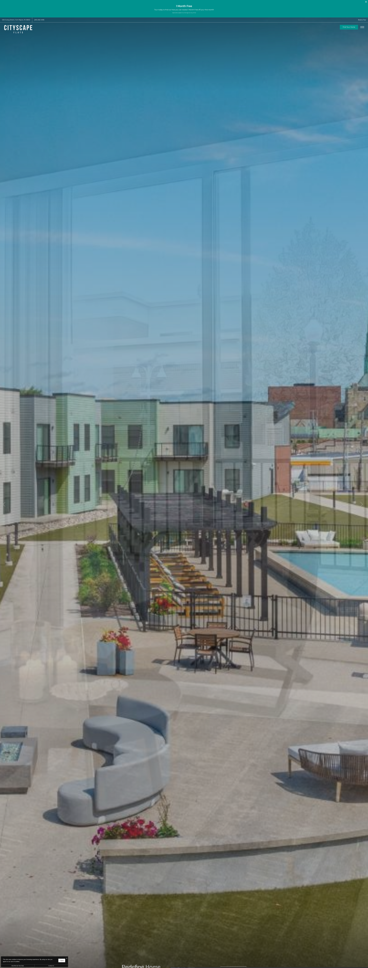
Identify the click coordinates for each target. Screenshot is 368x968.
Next (361, 504)
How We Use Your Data (18, 965)
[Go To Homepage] (18, 29)
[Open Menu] (362, 27)
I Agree (62, 960)
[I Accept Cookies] (66, 958)
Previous (4, 504)
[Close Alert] (366, 2)
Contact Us (51, 965)
